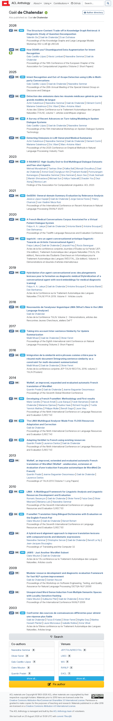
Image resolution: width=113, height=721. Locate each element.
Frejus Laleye (33, 245)
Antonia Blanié (74, 226)
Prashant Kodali (79, 171)
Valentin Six (32, 37)
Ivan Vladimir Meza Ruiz (49, 202)
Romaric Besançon (36, 498)
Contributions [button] (60, 3)
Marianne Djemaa (47, 405)
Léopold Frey (68, 245)
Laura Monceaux (52, 623)
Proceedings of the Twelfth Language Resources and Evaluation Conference (65, 233)
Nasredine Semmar (74, 56)
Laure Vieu (81, 408)
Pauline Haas (64, 405)
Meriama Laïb (44, 501)
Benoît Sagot (67, 408)
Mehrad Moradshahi (36, 168)
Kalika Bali (69, 168)
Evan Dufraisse (67, 37)
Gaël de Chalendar (49, 37)
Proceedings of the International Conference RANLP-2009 (56, 602)
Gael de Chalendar (57, 83)
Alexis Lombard (56, 56)
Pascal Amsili (48, 401)
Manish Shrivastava (37, 178)
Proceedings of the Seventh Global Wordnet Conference (55, 392)
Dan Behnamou (34, 229)
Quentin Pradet (34, 389)
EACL (64, 673)
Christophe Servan (56, 540)
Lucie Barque (63, 401)
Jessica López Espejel (38, 199)
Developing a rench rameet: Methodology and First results (61, 398)
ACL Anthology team (62, 711)
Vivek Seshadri (96, 175)
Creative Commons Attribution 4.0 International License (50, 706)
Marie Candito (33, 401)
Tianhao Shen (55, 168)
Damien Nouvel (54, 579)
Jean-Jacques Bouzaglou (39, 543)
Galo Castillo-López (36, 56)
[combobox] (93, 3)
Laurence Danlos (51, 443)
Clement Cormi (93, 141)
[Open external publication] (11, 30)
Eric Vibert (54, 106)
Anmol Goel (47, 171)
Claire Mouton (34, 520)
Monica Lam (40, 181)
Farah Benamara (80, 401)
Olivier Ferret (67, 338)
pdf (11, 50)
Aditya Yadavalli (71, 178)
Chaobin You (87, 178)
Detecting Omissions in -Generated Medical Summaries (59, 137)
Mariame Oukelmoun (37, 106)
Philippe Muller (52, 408)
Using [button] (46, 3)
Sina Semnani (68, 175)
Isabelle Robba (69, 623)
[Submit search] (108, 3)
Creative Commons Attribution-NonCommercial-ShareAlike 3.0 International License (47, 700)
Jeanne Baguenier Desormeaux (79, 389)
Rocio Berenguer (85, 245)
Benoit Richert (69, 520)
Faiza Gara (87, 498)
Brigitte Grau (83, 619)
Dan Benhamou (34, 289)
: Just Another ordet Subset (48, 552)
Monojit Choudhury (85, 168)
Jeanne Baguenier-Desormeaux (59, 474)
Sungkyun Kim (62, 171)
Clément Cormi (93, 103)
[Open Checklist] (10, 52)
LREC (64, 656)
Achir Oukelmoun (35, 103)
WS (63, 661)
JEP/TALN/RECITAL (71, 650)
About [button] (36, 3)
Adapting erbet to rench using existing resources (56, 440)
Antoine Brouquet (92, 226)
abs (21, 30)
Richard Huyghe (80, 405)
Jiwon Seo (81, 175)
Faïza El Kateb (54, 619)
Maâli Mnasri (33, 338)
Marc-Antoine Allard (71, 106)
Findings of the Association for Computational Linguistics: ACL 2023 (60, 185)
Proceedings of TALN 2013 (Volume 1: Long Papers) (53, 481)
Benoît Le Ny (94, 540)
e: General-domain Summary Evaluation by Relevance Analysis (65, 195)
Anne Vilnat (84, 599)
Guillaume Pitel (49, 599)
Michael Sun (55, 178)
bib (15, 30)
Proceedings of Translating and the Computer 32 (51, 546)
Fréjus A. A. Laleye (36, 226)
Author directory (95, 12)
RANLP (64, 667)
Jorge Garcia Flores (80, 199)
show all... (32, 678)
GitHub (77, 3)
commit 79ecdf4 (64, 716)
